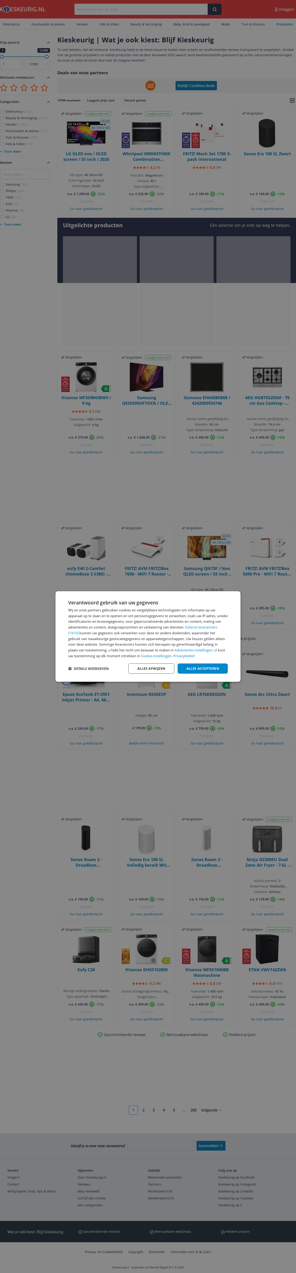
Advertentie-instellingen (194, 650)
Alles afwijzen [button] (151, 668)
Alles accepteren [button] (202, 668)
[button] (88, 668)
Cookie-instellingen (156, 656)
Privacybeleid (183, 656)
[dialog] (148, 636)
